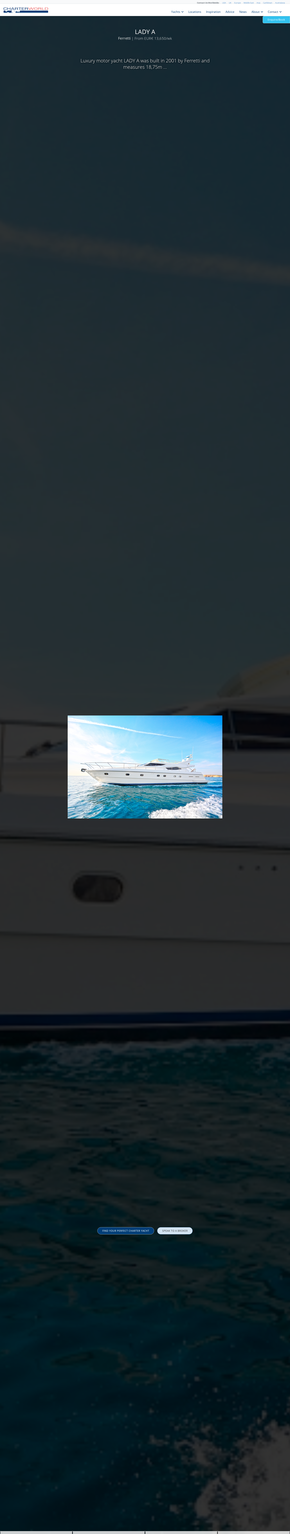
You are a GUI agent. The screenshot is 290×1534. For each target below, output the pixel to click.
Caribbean (267, 2)
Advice (230, 11)
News (243, 11)
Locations (194, 11)
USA (224, 2)
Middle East (249, 2)
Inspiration (213, 11)
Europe (237, 2)
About (255, 11)
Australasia (280, 2)
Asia (258, 2)
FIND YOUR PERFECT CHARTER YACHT (125, 1230)
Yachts (175, 11)
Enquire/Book (276, 19)
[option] (145, 767)
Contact (273, 11)
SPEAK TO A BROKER (175, 1230)
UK (230, 2)
